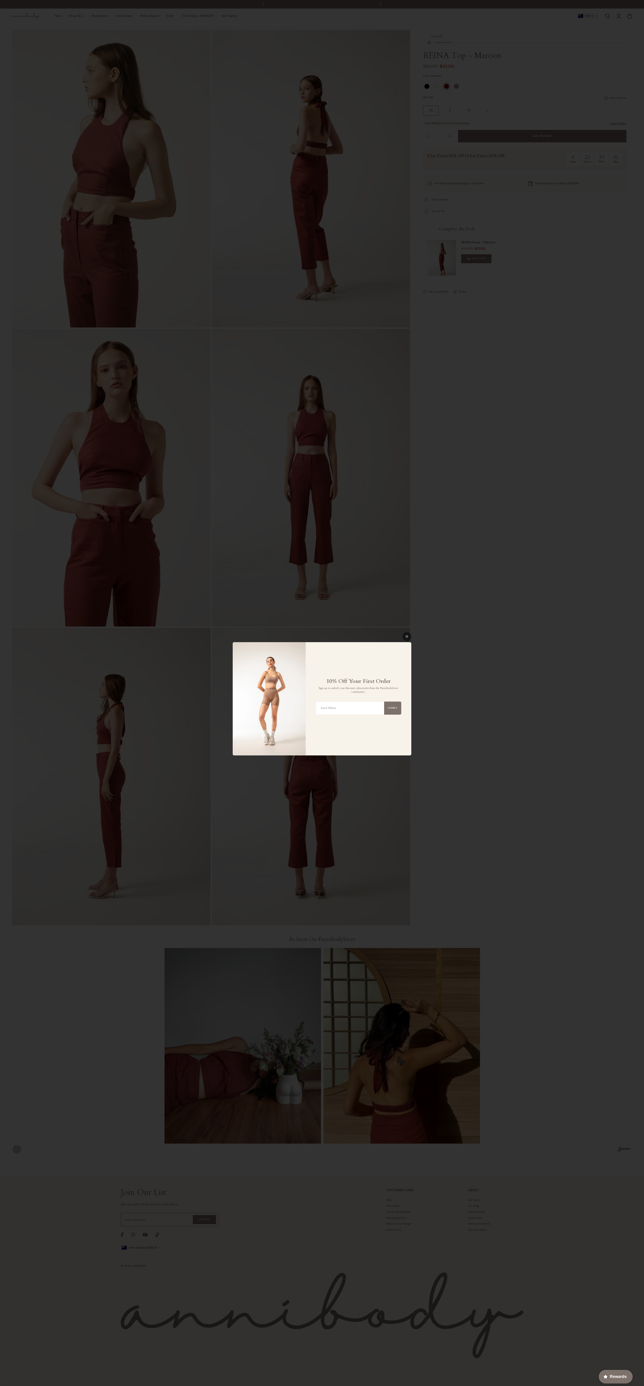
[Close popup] (407, 636)
